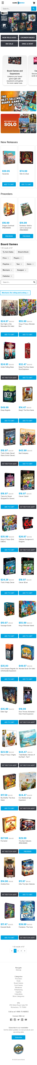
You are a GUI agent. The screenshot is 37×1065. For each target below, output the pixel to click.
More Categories (18, 996)
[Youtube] (26, 1020)
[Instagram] (15, 1020)
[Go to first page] (12, 951)
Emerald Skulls (5, 927)
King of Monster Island (26, 625)
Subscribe (18, 1037)
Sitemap (18, 970)
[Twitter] (18, 1020)
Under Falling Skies (7, 367)
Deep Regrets (5, 410)
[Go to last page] (25, 951)
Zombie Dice (5, 884)
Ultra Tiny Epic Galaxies (27, 884)
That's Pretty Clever (7, 582)
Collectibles (19, 994)
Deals (18, 981)
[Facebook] (11, 1020)
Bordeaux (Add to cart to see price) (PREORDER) (26, 228)
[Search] (33, 8)
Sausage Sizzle (6, 625)
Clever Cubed (23, 496)
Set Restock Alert (9, 377)
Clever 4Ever (23, 582)
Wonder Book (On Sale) (27, 668)
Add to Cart (9, 184)
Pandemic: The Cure (26, 927)
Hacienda (5, 174)
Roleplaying (18, 990)
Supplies (18, 992)
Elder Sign (4, 712)
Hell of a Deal (24, 174)
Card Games (18, 985)
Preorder (9, 236)
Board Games (18, 983)
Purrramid (4, 841)
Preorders (18, 979)
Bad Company (23, 453)
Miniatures (18, 987)
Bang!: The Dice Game (26, 410)
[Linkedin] (22, 1020)
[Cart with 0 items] (34, 3)
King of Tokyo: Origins (8, 755)
